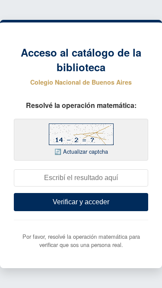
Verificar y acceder (81, 202)
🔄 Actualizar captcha (81, 151)
